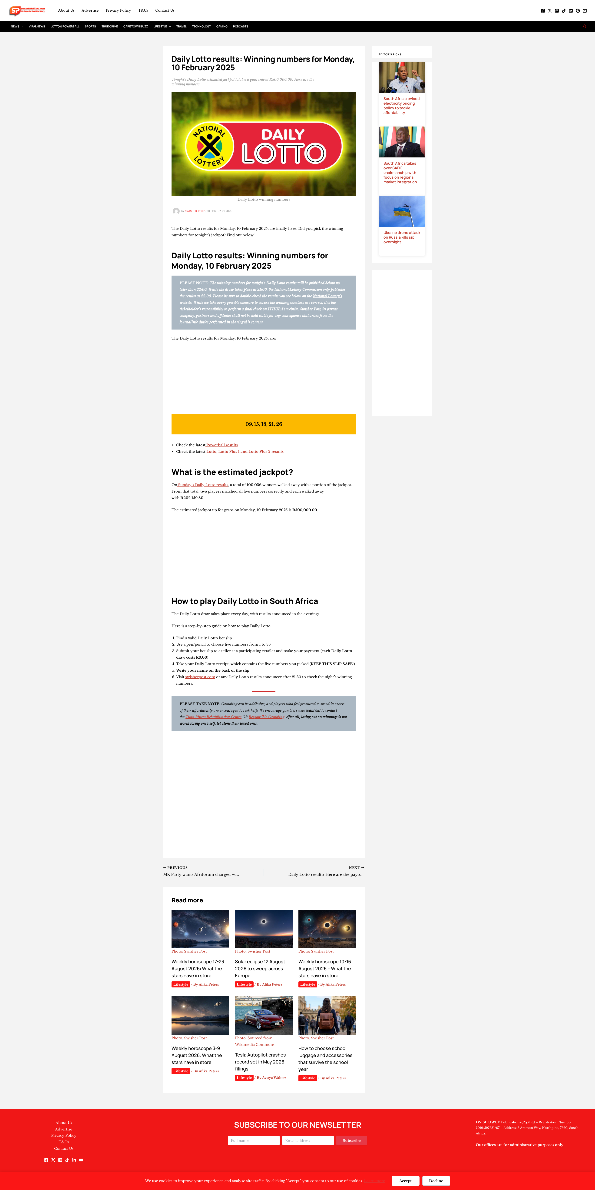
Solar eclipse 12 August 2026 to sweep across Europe (260, 968)
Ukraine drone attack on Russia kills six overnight (401, 237)
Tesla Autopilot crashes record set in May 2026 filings (260, 1062)
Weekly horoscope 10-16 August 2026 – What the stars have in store (324, 968)
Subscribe (352, 1140)
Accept (405, 1181)
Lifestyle (160, 26)
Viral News (37, 26)
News (15, 26)
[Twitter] (550, 11)
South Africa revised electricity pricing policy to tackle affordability (401, 105)
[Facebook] (543, 11)
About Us (66, 10)
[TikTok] (564, 11)
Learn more (374, 1181)
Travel (181, 26)
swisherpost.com (200, 677)
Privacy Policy (118, 10)
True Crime (110, 26)
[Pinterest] (578, 11)
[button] (21, 26)
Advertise (90, 10)
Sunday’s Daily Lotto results (203, 485)
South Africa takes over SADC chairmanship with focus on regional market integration (400, 172)
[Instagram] (557, 11)
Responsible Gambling (266, 717)
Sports (90, 26)
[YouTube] (585, 11)
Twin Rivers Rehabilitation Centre (213, 717)
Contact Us (165, 10)
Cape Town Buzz (135, 26)
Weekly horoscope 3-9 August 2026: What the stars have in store (197, 1055)
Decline (436, 1181)
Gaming (222, 26)
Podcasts (240, 26)
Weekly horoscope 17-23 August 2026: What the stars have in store (198, 968)
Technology (201, 26)
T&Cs (143, 10)
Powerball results (222, 445)
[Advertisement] (264, 379)
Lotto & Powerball (65, 26)
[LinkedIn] (571, 11)
